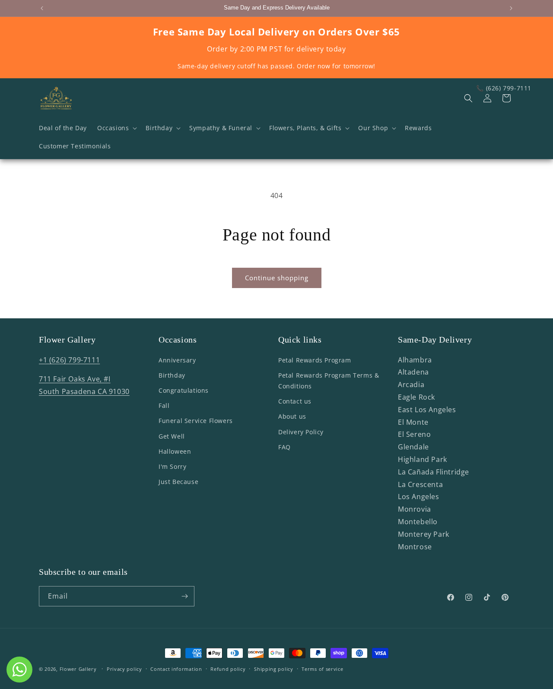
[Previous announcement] (41, 8)
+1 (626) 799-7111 (69, 360)
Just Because (178, 481)
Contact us (294, 401)
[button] (116, 128)
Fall (164, 405)
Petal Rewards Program (314, 360)
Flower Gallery (78, 669)
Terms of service (322, 668)
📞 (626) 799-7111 (503, 88)
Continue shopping (276, 277)
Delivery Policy (301, 432)
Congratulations (184, 390)
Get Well (172, 436)
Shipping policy (273, 668)
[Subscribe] (184, 596)
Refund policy (227, 668)
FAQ (284, 447)
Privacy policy (124, 668)
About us (292, 417)
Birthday (172, 375)
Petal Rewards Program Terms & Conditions (328, 380)
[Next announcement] (511, 8)
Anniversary (177, 360)
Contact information (176, 668)
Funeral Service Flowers (196, 421)
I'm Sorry (172, 466)
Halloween (175, 451)
